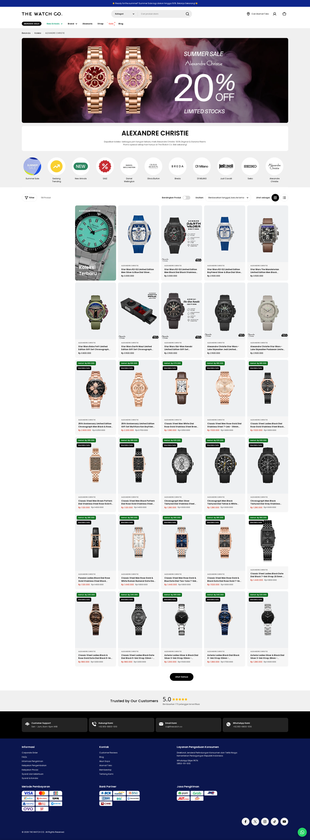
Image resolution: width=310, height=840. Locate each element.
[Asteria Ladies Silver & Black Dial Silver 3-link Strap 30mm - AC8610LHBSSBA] (181, 619)
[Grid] (275, 198)
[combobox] (151, 14)
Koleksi (38, 33)
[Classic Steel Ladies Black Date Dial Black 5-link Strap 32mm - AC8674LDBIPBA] (138, 619)
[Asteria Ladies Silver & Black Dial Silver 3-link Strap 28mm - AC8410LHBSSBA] (267, 619)
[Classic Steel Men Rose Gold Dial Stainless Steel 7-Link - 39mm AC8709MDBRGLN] (224, 388)
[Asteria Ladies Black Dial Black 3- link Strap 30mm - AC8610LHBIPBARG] (224, 619)
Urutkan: (200, 197)
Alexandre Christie (129, 266)
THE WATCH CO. (37, 832)
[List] (284, 198)
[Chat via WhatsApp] (302, 832)
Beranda (26, 33)
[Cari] (187, 14)
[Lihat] (154, 212)
